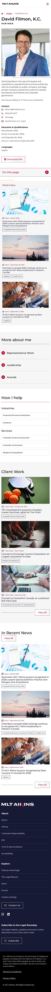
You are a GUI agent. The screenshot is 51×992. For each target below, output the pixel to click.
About (4, 820)
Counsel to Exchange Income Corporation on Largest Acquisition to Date (25, 555)
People (9, 13)
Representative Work (20, 352)
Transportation (28, 605)
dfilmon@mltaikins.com (15, 109)
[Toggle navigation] (47, 4)
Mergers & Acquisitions (10, 561)
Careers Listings (8, 897)
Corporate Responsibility (13, 833)
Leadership (14, 365)
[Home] (2, 13)
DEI (3, 840)
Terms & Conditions (12, 972)
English (4, 150)
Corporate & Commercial (11, 605)
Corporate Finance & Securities (14, 229)
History (4, 827)
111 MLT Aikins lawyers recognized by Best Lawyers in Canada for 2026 (22, 316)
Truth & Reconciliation (11, 847)
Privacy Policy (9, 978)
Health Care (17, 276)
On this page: (10, 172)
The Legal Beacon (9, 877)
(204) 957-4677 (11, 113)
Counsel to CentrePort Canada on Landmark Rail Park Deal (25, 599)
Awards (11, 377)
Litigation (6, 276)
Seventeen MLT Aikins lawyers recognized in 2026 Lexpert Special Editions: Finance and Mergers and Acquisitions (23, 223)
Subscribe (13, 941)
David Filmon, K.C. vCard (15, 121)
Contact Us (14, 905)
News (4, 884)
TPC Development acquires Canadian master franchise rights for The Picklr (21, 511)
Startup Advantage (10, 870)
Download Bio (14, 159)
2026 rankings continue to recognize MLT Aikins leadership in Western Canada (24, 270)
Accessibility (7, 853)
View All (42, 612)
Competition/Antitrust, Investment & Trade (17, 733)
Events (4, 890)
